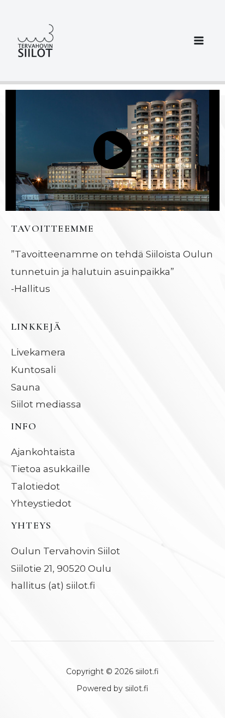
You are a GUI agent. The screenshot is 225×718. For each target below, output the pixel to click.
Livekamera (38, 352)
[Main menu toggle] (199, 40)
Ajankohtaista (43, 451)
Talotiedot (35, 486)
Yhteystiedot (41, 503)
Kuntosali (33, 369)
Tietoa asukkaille (50, 468)
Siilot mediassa (46, 404)
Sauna (25, 387)
